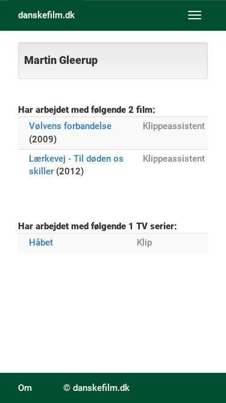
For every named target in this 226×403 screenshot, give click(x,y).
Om (25, 387)
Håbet (41, 242)
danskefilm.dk (46, 15)
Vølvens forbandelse (70, 126)
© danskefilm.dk (96, 387)
